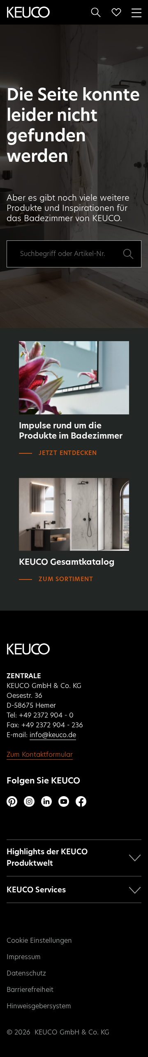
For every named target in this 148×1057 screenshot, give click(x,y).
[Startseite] (28, 12)
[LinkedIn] (46, 801)
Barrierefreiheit (30, 990)
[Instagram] (29, 801)
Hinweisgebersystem (39, 1006)
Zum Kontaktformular (40, 754)
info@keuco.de (53, 735)
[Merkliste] (116, 12)
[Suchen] (95, 12)
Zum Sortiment (66, 579)
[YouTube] (63, 801)
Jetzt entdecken (68, 453)
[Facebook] (81, 801)
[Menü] (136, 12)
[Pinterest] (12, 801)
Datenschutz (26, 973)
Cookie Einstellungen (39, 940)
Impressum (24, 957)
